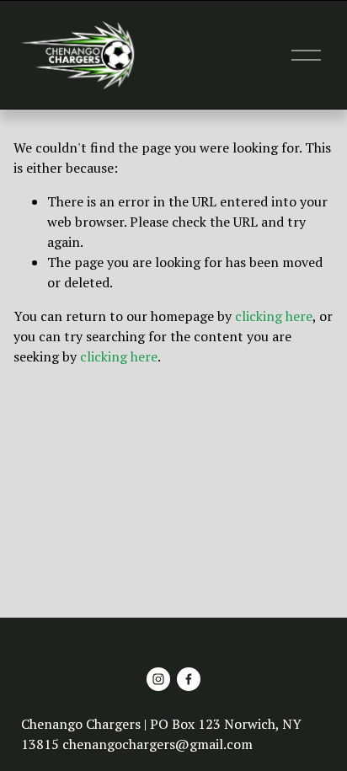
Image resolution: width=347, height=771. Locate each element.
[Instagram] (158, 679)
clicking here (273, 316)
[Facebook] (188, 679)
